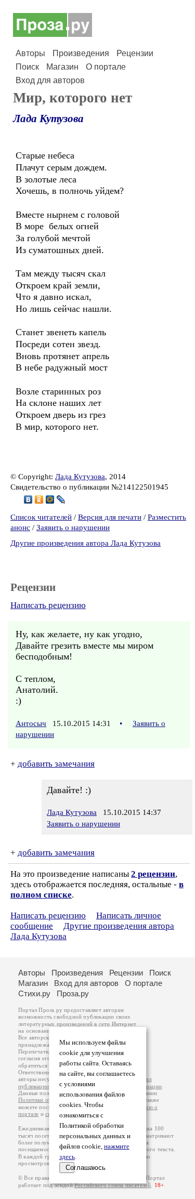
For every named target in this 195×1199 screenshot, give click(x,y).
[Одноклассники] (39, 499)
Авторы (30, 53)
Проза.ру (73, 993)
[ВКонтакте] (28, 499)
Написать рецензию (48, 605)
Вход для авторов (50, 80)
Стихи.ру (34, 993)
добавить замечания (56, 764)
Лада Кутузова (48, 118)
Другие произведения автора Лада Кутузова (85, 543)
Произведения (81, 53)
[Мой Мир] (50, 499)
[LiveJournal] (61, 499)
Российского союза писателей (112, 1185)
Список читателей (41, 517)
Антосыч (31, 723)
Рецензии (134, 53)
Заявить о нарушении (73, 527)
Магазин (62, 66)
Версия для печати (109, 517)
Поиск (27, 66)
